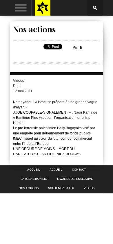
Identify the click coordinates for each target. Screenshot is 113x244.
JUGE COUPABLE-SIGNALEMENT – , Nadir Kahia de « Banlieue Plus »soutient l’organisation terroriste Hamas (55, 117)
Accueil (33, 169)
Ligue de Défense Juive (75, 179)
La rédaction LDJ (34, 179)
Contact (79, 169)
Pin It (77, 47)
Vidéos (18, 81)
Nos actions (29, 188)
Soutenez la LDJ (61, 188)
